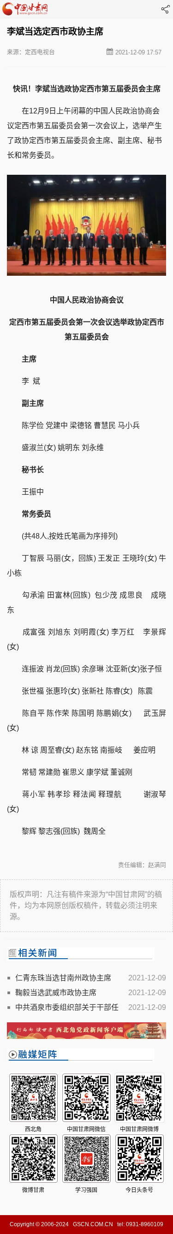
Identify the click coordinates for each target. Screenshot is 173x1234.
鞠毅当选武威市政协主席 (55, 993)
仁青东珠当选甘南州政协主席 (63, 978)
